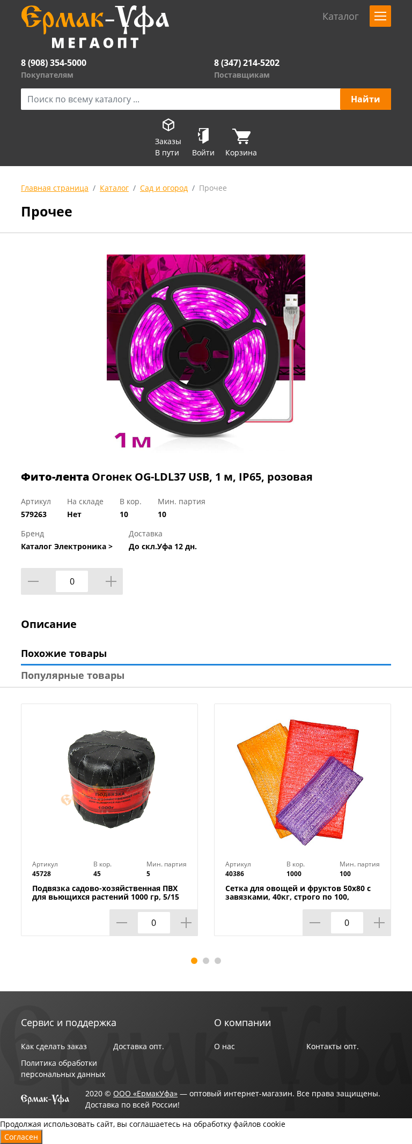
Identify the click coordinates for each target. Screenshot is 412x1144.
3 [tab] (218, 961)
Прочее (213, 188)
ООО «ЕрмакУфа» (145, 1093)
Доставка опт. (138, 1046)
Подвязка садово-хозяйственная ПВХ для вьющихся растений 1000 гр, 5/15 (105, 892)
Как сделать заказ (54, 1046)
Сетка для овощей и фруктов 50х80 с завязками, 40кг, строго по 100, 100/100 (298, 897)
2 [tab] (206, 961)
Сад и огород (164, 188)
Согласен (21, 1137)
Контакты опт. (332, 1046)
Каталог (114, 188)
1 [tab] (194, 961)
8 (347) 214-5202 (246, 63)
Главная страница (55, 188)
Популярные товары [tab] (72, 675)
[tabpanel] (109, 828)
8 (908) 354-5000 (53, 63)
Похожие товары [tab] (64, 653)
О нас (224, 1046)
